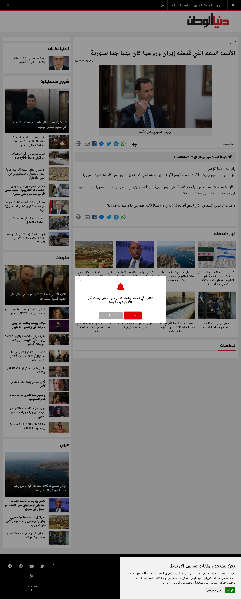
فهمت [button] (230, 590)
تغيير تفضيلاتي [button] (214, 590)
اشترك (132, 315)
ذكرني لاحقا (111, 315)
